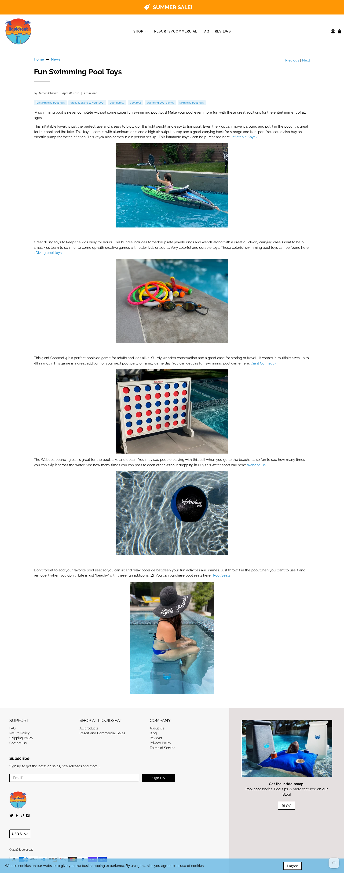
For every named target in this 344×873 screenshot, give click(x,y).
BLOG (286, 805)
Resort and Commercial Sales (102, 733)
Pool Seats (221, 575)
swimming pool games (160, 102)
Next (306, 60)
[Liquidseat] (18, 31)
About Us (157, 728)
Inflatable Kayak (244, 137)
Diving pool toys (49, 253)
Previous (292, 60)
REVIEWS (223, 31)
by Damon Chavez (46, 93)
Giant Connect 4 (264, 363)
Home (39, 59)
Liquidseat (26, 849)
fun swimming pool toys (50, 102)
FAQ (205, 31)
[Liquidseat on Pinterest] (22, 816)
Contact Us (18, 743)
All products (89, 728)
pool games (117, 102)
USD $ (17, 834)
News (55, 59)
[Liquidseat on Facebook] (17, 816)
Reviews (156, 738)
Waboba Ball (257, 465)
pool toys (135, 102)
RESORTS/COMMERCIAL (175, 31)
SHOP (138, 31)
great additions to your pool (87, 102)
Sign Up (158, 778)
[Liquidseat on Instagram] (28, 816)
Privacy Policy (160, 743)
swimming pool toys (191, 102)
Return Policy (19, 733)
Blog (153, 733)
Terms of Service (162, 748)
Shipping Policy (21, 738)
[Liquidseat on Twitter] (11, 816)
